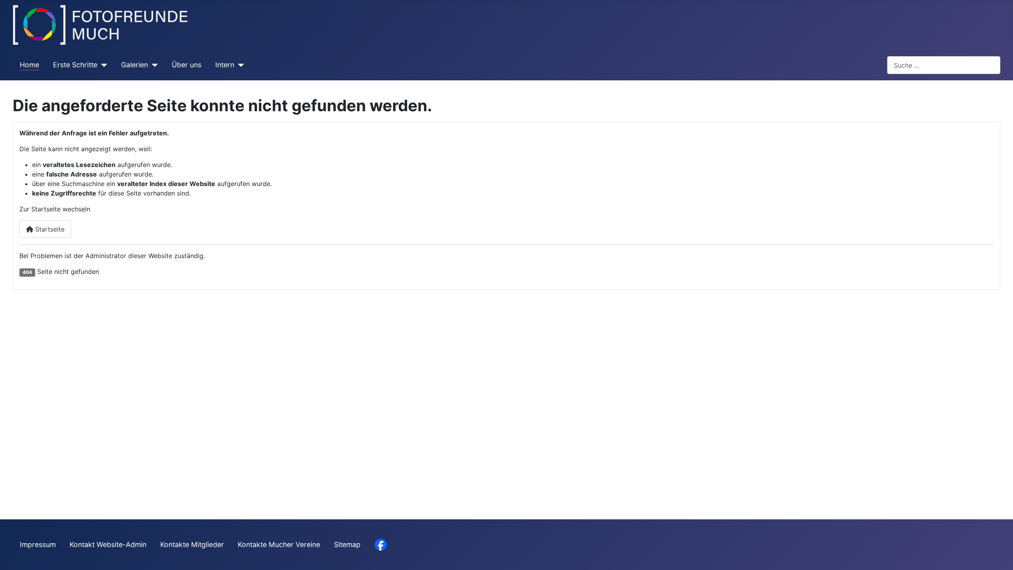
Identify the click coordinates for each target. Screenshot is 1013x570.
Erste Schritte (75, 65)
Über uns (186, 65)
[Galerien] (153, 65)
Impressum (38, 544)
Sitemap (347, 544)
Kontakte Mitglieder (192, 544)
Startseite (48, 229)
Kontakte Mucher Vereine (279, 544)
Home (29, 65)
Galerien (134, 65)
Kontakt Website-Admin (108, 544)
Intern (224, 65)
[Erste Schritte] (102, 65)
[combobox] (943, 65)
